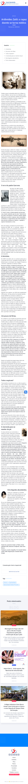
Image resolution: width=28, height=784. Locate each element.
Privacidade (14, 766)
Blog (14, 761)
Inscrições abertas (14, 774)
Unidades (14, 759)
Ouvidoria (14, 768)
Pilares (14, 764)
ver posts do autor (14, 571)
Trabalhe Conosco (14, 772)
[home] (9, 3)
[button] (25, 3)
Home (14, 757)
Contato (14, 770)
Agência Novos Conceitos (17, 781)
